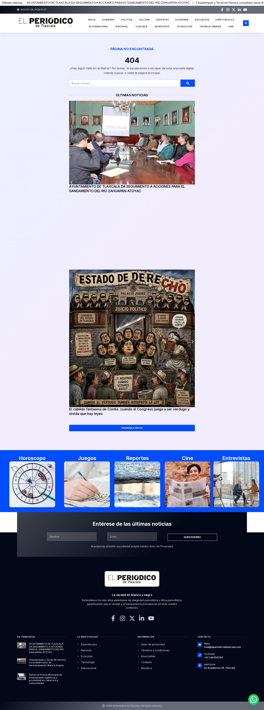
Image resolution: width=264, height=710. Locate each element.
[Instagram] (228, 9)
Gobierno (108, 19)
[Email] (200, 644)
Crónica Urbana (210, 26)
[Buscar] (187, 83)
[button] (246, 23)
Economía (182, 19)
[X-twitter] (233, 9)
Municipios (162, 26)
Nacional (121, 26)
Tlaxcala (141, 26)
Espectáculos (225, 19)
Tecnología (184, 26)
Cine (231, 26)
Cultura (144, 19)
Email (207, 643)
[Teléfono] (200, 655)
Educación (202, 19)
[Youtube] (245, 9)
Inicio (92, 19)
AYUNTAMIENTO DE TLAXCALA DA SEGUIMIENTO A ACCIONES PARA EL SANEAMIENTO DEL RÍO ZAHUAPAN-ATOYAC (108, 2)
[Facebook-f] (222, 9)
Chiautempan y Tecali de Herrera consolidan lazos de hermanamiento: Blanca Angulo (47, 662)
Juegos (87, 458)
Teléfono (209, 654)
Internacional (98, 26)
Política (126, 19)
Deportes (162, 19)
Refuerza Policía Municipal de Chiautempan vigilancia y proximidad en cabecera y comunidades (45, 678)
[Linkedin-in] (239, 9)
